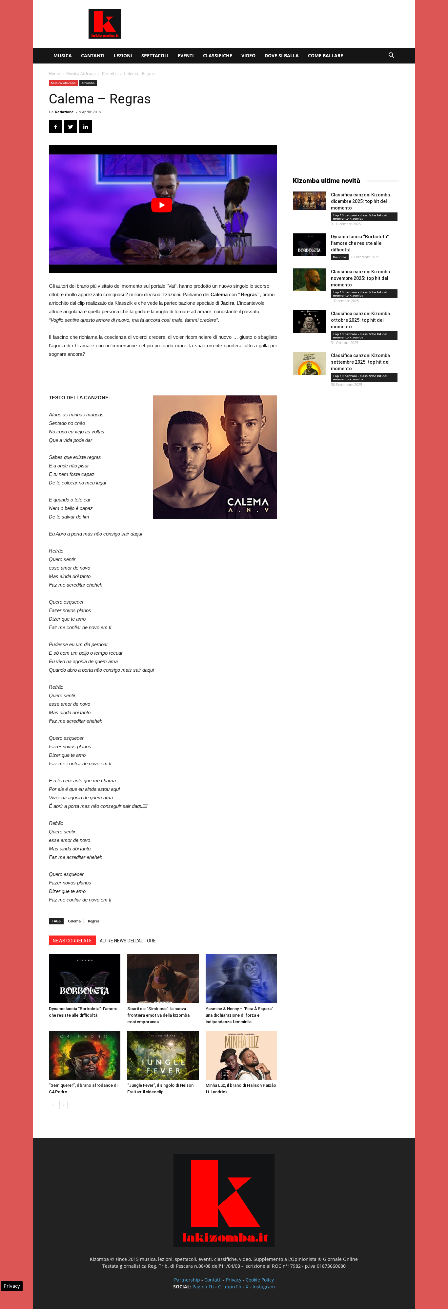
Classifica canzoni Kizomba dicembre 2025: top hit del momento (360, 201)
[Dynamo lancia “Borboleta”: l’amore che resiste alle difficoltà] (84, 978)
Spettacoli (155, 55)
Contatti (213, 1280)
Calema (74, 920)
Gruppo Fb (229, 1286)
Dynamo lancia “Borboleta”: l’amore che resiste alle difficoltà (360, 243)
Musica (62, 55)
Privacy (233, 1280)
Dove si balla (282, 55)
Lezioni (123, 55)
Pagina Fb (203, 1286)
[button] (391, 56)
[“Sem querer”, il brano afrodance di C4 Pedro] (84, 1055)
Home (54, 73)
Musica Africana (81, 73)
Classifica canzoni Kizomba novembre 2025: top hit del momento (360, 278)
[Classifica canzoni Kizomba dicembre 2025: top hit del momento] (309, 200)
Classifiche (217, 55)
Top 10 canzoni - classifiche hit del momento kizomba (360, 217)
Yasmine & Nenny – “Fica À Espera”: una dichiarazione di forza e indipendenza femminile (240, 1015)
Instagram (264, 1286)
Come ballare (325, 55)
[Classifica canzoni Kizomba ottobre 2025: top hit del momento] (309, 321)
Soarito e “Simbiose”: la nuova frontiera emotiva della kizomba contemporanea (158, 1015)
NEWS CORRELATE (72, 940)
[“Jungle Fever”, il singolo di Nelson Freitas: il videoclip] (163, 1055)
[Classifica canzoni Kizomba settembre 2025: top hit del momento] (309, 363)
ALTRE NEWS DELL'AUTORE (128, 940)
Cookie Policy (260, 1280)
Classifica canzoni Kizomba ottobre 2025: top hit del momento (360, 320)
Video (248, 55)
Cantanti (93, 55)
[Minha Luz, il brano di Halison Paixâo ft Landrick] (241, 1055)
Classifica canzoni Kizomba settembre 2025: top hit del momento (360, 362)
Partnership (187, 1280)
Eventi (186, 55)
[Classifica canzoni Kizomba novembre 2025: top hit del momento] (309, 279)
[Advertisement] (279, 24)
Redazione (64, 111)
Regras (93, 920)
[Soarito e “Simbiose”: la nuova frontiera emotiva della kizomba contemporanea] (163, 978)
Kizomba (110, 73)
